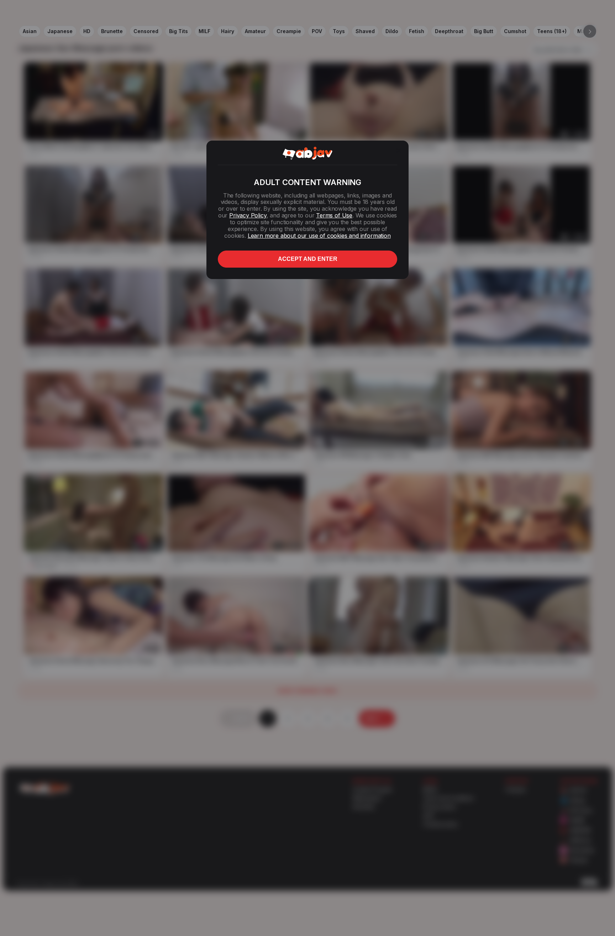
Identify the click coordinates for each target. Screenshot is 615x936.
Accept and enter (307, 259)
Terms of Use (334, 215)
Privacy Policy (247, 215)
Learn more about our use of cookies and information (319, 235)
